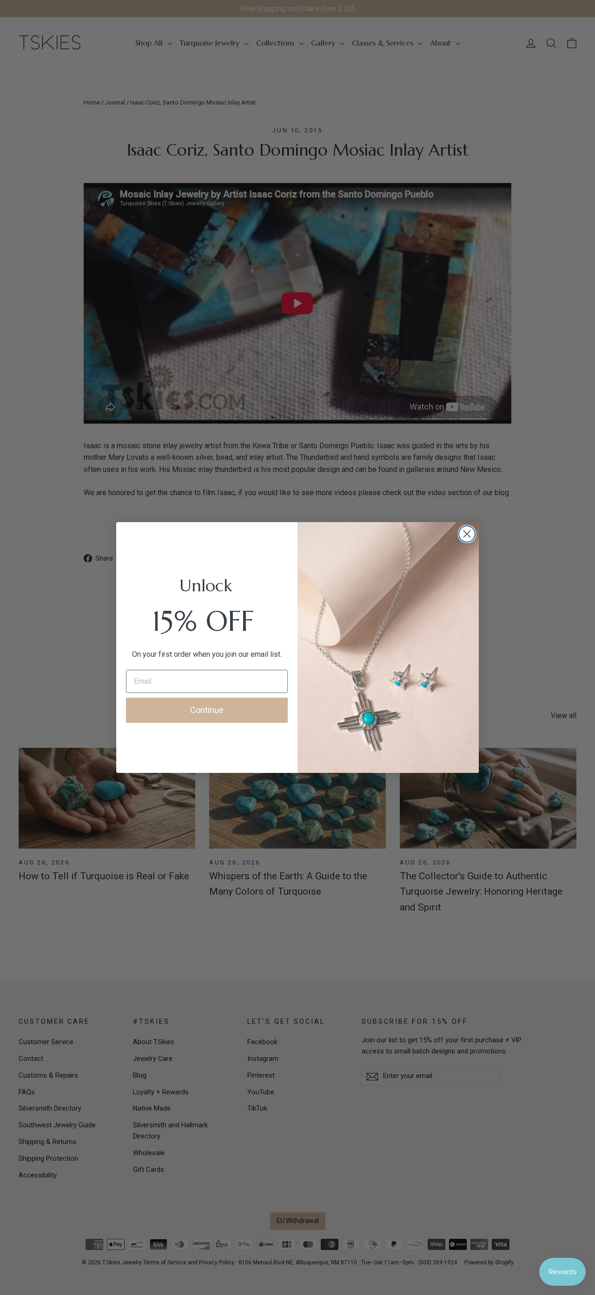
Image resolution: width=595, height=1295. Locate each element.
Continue (207, 710)
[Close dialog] (467, 534)
